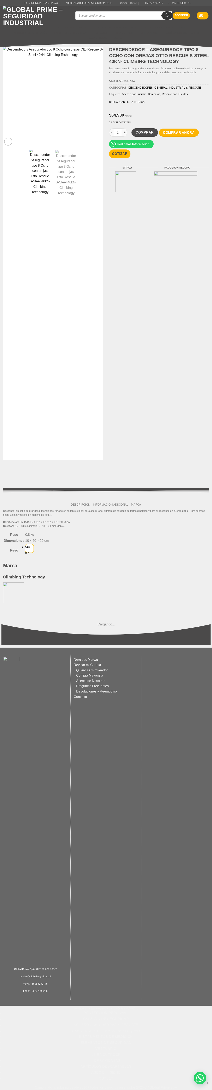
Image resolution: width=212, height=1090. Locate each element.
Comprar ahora (179, 132)
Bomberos (154, 94)
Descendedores (140, 87)
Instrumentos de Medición (30, 32)
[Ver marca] (125, 181)
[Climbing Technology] (13, 592)
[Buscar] (167, 15)
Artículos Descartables (182, 32)
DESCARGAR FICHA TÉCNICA (127, 102)
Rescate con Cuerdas (175, 94)
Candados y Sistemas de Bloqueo (164, 27)
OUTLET (119, 38)
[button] (181, 15)
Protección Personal (37, 27)
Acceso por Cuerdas (134, 94)
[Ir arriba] (103, 1084)
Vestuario (100, 32)
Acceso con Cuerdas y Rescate (115, 27)
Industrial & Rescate (185, 87)
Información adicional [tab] (110, 504)
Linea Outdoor (124, 32)
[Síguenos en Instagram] (207, 3)
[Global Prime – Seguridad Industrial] (36, 15)
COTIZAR (120, 153)
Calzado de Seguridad (73, 27)
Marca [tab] (136, 504)
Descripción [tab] (80, 504)
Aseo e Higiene (98, 38)
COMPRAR (145, 132)
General (160, 87)
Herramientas (150, 32)
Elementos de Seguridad (70, 32)
